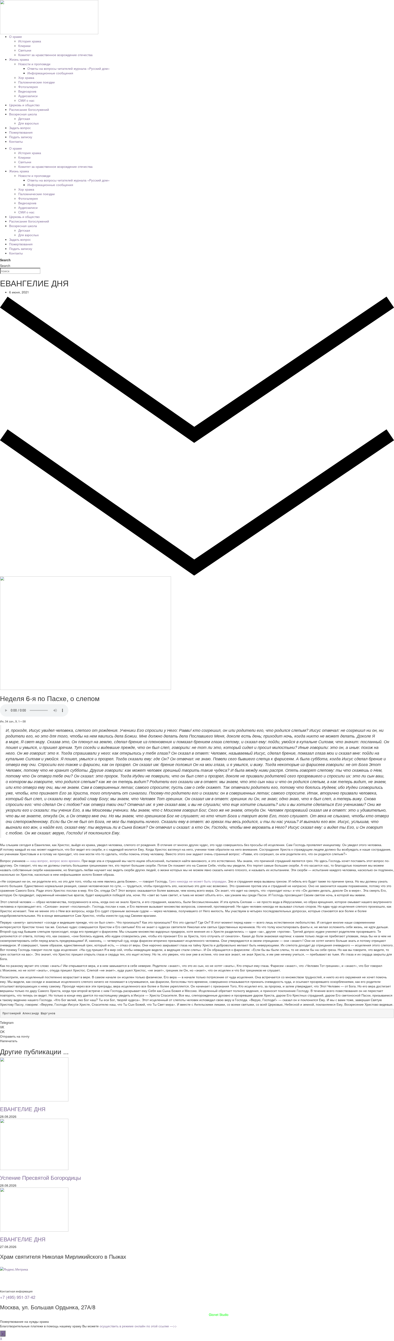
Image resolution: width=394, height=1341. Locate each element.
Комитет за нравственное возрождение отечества (55, 54)
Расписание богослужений (29, 109)
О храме (15, 36)
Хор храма (26, 77)
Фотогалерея (28, 86)
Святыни (24, 50)
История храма (29, 41)
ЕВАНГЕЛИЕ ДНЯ (22, 1109)
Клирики (24, 45)
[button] (197, 1022)
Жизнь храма (19, 59)
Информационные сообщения (50, 73)
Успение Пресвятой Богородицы (40, 1177)
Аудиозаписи (28, 95)
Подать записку (20, 137)
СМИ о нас (26, 100)
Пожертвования (21, 132)
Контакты (16, 141)
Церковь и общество (24, 105)
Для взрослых (28, 123)
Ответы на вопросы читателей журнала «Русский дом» (68, 68)
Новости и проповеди (34, 64)
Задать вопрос (20, 127)
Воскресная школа (23, 114)
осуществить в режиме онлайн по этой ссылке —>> (138, 1326)
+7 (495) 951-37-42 (17, 1297)
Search (5, 260)
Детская (24, 118)
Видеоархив (27, 91)
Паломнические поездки (36, 82)
